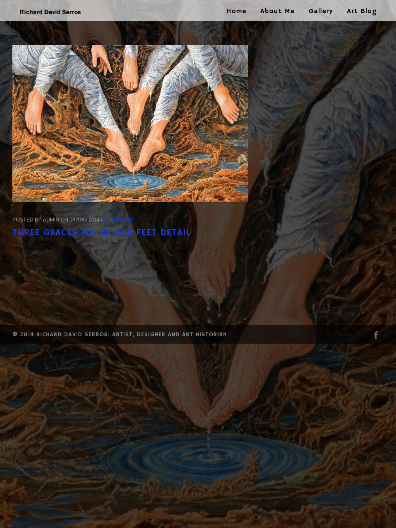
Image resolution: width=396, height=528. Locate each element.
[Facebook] (376, 337)
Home (236, 11)
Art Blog (362, 11)
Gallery (321, 11)
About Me (277, 11)
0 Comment (119, 220)
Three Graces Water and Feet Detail (101, 232)
